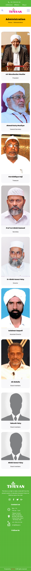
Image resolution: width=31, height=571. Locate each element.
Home (10, 22)
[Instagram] (9, 499)
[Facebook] (13, 499)
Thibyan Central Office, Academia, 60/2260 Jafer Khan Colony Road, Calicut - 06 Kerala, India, (17, 516)
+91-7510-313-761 (15, 2)
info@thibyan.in (16, 525)
